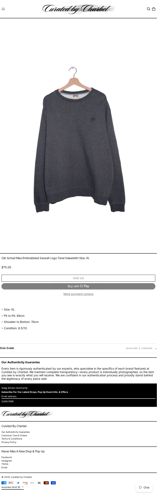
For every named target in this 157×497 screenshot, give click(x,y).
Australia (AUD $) (11, 487)
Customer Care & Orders (14, 435)
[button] (148, 9)
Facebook (6, 457)
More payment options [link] (78, 294)
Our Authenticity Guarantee (15, 432)
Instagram (6, 460)
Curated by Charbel (21, 477)
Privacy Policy (8, 442)
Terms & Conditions (11, 438)
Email (4, 467)
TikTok (4, 464)
